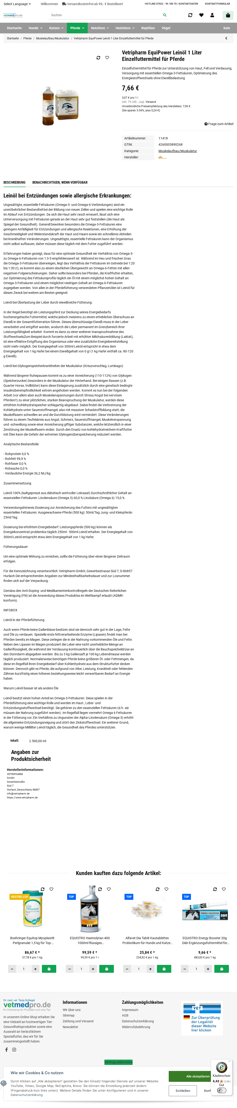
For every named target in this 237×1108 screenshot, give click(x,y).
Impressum (130, 1010)
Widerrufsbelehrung (136, 1027)
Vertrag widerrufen (118, 1062)
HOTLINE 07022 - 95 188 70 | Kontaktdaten (171, 3)
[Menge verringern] (12, 969)
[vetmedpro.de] (12, 15)
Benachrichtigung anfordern (27, 860)
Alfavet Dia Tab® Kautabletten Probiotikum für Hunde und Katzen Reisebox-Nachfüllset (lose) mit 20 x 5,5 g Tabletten (147, 940)
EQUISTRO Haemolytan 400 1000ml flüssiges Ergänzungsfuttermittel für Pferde (89, 940)
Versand (151, 102)
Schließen (183, 1090)
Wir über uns (72, 1010)
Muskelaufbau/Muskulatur (178, 151)
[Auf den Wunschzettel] (107, 57)
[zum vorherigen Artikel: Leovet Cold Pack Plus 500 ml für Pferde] (226, 38)
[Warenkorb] (228, 15)
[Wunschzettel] (201, 15)
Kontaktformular (217, 3)
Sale (226, 28)
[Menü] (229, 1062)
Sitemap (69, 1015)
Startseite (14, 28)
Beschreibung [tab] (14, 182)
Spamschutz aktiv (16, 847)
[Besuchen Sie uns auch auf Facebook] (6, 1050)
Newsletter (70, 1027)
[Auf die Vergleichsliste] (98, 57)
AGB (125, 1015)
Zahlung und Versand (78, 1021)
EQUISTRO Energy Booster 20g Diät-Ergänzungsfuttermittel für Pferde (204, 940)
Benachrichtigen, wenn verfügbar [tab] (59, 182)
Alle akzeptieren (198, 1076)
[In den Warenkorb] (49, 969)
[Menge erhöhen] (35, 969)
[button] (212, 15)
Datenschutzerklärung (138, 1021)
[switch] (221, 1090)
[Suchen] (164, 15)
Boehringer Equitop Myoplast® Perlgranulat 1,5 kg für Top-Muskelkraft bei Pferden (32, 940)
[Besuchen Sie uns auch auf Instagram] (14, 1050)
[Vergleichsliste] (190, 15)
